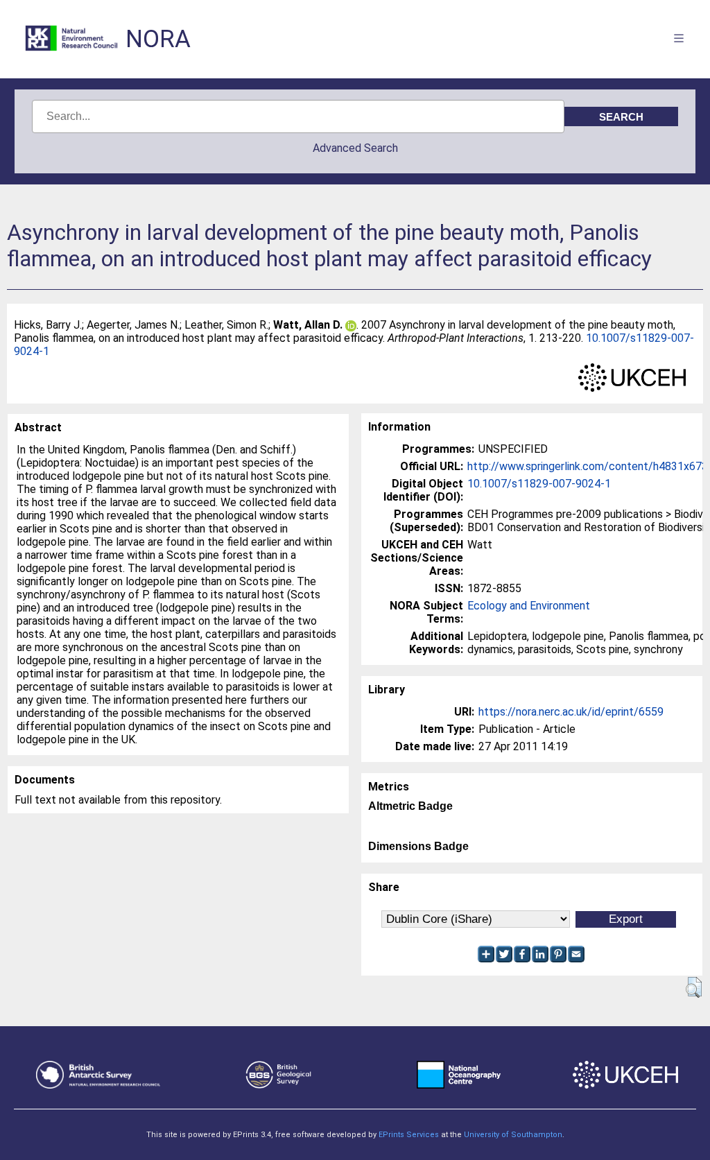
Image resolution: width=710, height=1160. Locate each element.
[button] (694, 987)
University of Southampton (513, 1134)
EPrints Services (409, 1134)
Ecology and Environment (528, 605)
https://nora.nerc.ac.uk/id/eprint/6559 (571, 711)
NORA (158, 39)
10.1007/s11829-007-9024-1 (539, 483)
